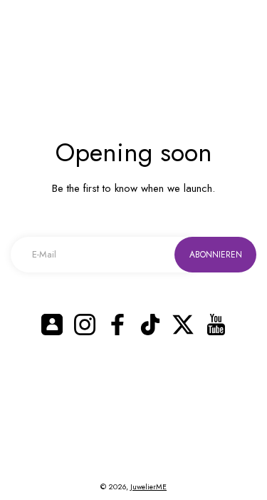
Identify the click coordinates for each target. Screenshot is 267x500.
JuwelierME (148, 486)
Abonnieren (215, 254)
